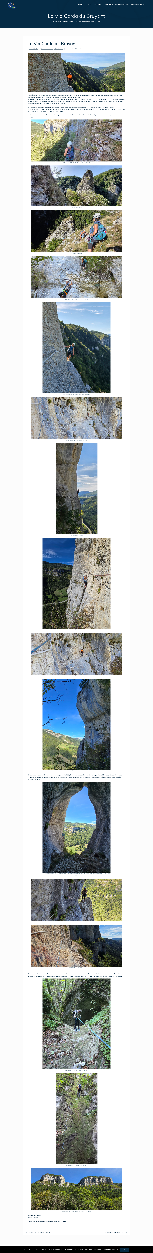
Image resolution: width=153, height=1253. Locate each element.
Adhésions (109, 5)
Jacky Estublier (33, 49)
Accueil (81, 5)
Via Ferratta (59, 49)
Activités (97, 5)
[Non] (151, 1250)
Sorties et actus (137, 5)
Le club (88, 5)
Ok (124, 1249)
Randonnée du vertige (48, 49)
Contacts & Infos (122, 5)
